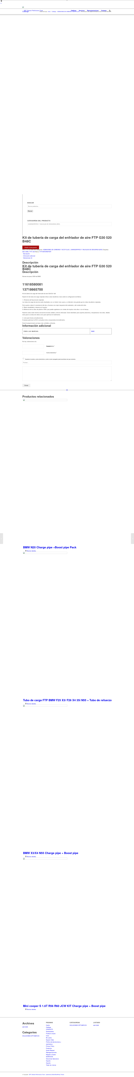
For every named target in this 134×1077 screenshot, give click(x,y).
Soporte (48, 1061)
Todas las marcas (51, 1065)
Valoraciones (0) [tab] (27, 258)
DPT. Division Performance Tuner (37, 1074)
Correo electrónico (51, 353)
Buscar (30, 211)
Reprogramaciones (51, 1052)
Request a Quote (51, 1054)
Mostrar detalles (31, 551)
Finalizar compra (50, 1033)
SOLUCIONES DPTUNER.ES (30, 1036)
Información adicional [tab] (29, 256)
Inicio (47, 1036)
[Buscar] (110, 10)
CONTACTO (49, 1029)
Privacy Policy (50, 1046)
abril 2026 (25, 1027)
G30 (33, 252)
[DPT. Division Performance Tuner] (32, 10)
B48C (27, 252)
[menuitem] (74, 10)
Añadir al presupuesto (31, 247)
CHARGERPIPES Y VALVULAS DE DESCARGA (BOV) (87, 249)
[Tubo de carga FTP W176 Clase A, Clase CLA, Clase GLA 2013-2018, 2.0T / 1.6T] (132, 538)
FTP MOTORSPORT (45, 252)
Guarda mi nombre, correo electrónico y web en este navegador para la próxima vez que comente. (50, 359)
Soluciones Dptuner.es (52, 1059)
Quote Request (50, 1050)
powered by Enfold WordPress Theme (55, 1074)
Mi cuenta (49, 1038)
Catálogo (48, 1027)
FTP (30, 252)
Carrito (48, 1025)
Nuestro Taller (50, 1040)
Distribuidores (50, 1031)
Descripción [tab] (26, 254)
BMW (92, 331)
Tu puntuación (50, 346)
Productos (49, 1048)
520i (23, 252)
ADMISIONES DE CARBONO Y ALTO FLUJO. (56, 249)
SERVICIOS (49, 1057)
